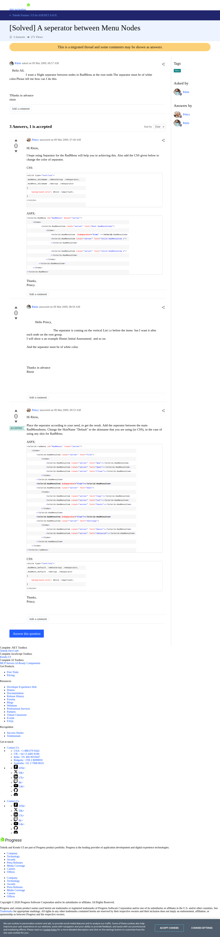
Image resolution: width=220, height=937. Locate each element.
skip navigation (17, 9)
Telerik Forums (20, 15)
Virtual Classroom (16, 714)
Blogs (10, 702)
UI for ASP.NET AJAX (44, 15)
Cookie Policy (50, 929)
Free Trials (12, 672)
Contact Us (13, 747)
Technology (13, 856)
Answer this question (27, 633)
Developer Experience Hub (22, 686)
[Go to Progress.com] (11, 841)
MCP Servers (7, 663)
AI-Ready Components (27, 663)
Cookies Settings (201, 927)
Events (10, 717)
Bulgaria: (28, 760)
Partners (11, 711)
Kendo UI (5, 656)
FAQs (10, 721)
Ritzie (18, 63)
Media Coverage (16, 865)
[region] (110, 928)
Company (12, 853)
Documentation (15, 693)
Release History (15, 696)
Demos (11, 690)
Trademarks (6, 911)
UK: (26, 753)
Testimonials (13, 735)
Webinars (12, 705)
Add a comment (21, 108)
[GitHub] (16, 791)
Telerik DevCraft (9, 650)
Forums (11, 699)
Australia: (29, 763)
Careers (11, 868)
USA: (27, 750)
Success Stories (15, 732)
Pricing (11, 675)
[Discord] (16, 795)
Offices (11, 871)
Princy (35, 139)
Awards (11, 859)
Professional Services (18, 708)
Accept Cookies (169, 927)
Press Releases (15, 862)
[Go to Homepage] (28, 9)
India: (27, 756)
